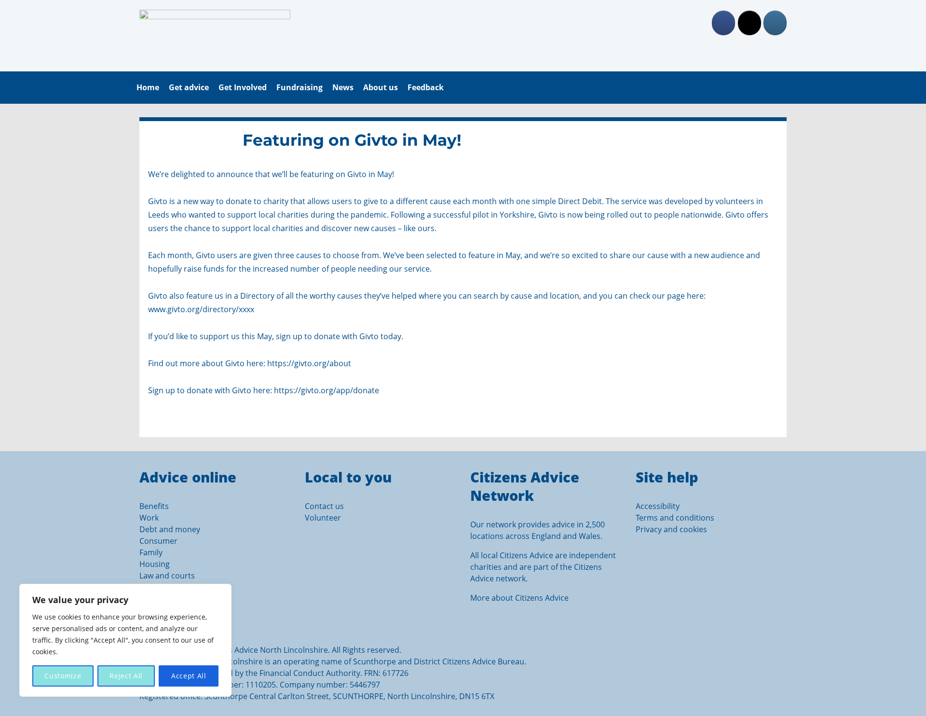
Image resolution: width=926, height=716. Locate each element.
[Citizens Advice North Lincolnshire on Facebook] (723, 23)
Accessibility (658, 506)
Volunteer (323, 517)
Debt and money (169, 529)
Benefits (154, 506)
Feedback (426, 87)
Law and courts (167, 575)
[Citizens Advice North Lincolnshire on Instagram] (775, 23)
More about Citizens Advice (519, 597)
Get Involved (242, 87)
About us (380, 87)
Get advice (189, 87)
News (343, 87)
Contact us (324, 506)
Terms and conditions (675, 517)
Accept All (188, 675)
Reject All (126, 675)
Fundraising (299, 87)
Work (149, 517)
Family (151, 552)
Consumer (158, 541)
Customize (62, 675)
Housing (154, 564)
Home (147, 87)
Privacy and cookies (671, 529)
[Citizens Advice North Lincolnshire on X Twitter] (749, 23)
